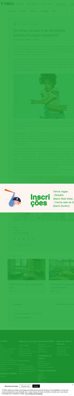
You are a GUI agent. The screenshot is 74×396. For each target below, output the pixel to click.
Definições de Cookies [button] (11, 386)
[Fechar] (72, 384)
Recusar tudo (25, 386)
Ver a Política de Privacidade (34, 394)
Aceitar (36, 386)
